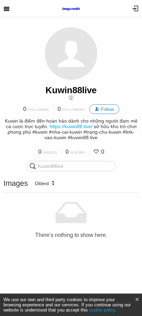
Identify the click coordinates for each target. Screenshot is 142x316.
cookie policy (102, 310)
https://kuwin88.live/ (71, 126)
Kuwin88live (71, 90)
